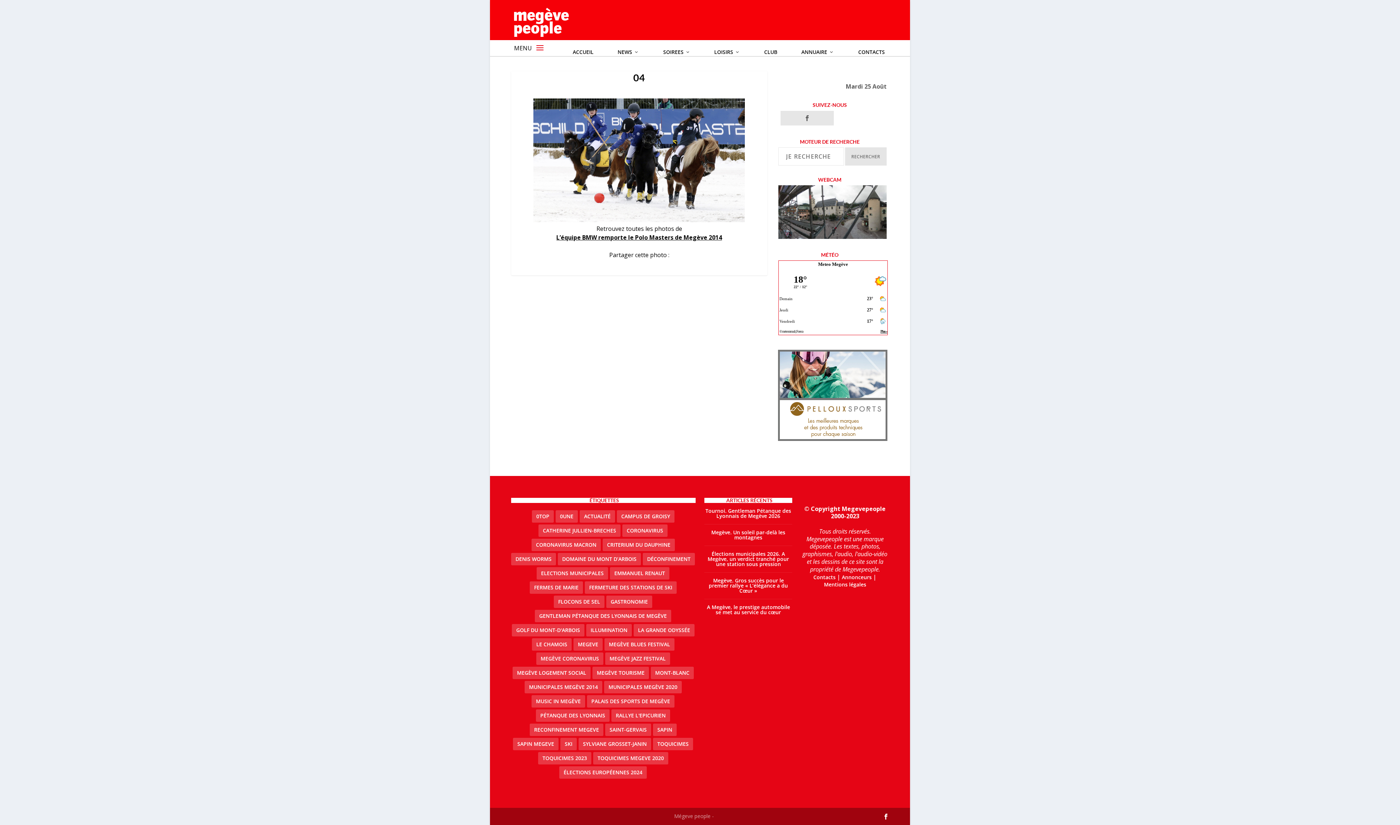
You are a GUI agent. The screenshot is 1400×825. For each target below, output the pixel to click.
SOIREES (673, 52)
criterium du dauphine (638, 544)
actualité (597, 516)
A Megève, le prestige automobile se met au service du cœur (748, 610)
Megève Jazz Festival (638, 658)
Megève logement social (551, 672)
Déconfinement (669, 558)
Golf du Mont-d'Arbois (548, 630)
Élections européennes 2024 (603, 772)
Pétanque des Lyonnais (572, 715)
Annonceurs (857, 577)
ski (568, 743)
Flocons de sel (579, 601)
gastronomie (629, 601)
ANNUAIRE (814, 52)
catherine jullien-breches (579, 530)
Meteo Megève (833, 264)
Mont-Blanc (672, 672)
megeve (588, 644)
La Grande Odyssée (664, 630)
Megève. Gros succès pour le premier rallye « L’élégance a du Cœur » (748, 585)
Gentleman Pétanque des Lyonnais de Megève (603, 615)
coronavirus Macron (566, 544)
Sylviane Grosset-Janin (615, 743)
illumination (609, 630)
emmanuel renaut (639, 573)
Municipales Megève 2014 (563, 686)
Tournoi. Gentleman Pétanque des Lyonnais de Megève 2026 (748, 513)
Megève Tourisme (621, 672)
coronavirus (645, 530)
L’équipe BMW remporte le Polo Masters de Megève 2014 (639, 237)
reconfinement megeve (566, 729)
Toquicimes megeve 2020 (631, 758)
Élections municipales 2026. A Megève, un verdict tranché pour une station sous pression (748, 559)
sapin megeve (535, 743)
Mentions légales (845, 584)
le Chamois (551, 644)
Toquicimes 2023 (564, 758)
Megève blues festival (639, 644)
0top (542, 516)
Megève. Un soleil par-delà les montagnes (748, 535)
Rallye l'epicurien (641, 715)
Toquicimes (673, 743)
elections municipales (572, 573)
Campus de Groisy (645, 516)
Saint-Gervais (628, 729)
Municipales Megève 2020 (642, 686)
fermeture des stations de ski (630, 587)
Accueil (583, 52)
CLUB (770, 52)
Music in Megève (558, 701)
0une (566, 516)
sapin (664, 729)
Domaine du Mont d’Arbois (599, 558)
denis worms (534, 558)
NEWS (625, 52)
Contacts (871, 52)
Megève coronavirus (570, 658)
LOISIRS (723, 52)
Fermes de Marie (556, 587)
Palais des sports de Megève (630, 701)
